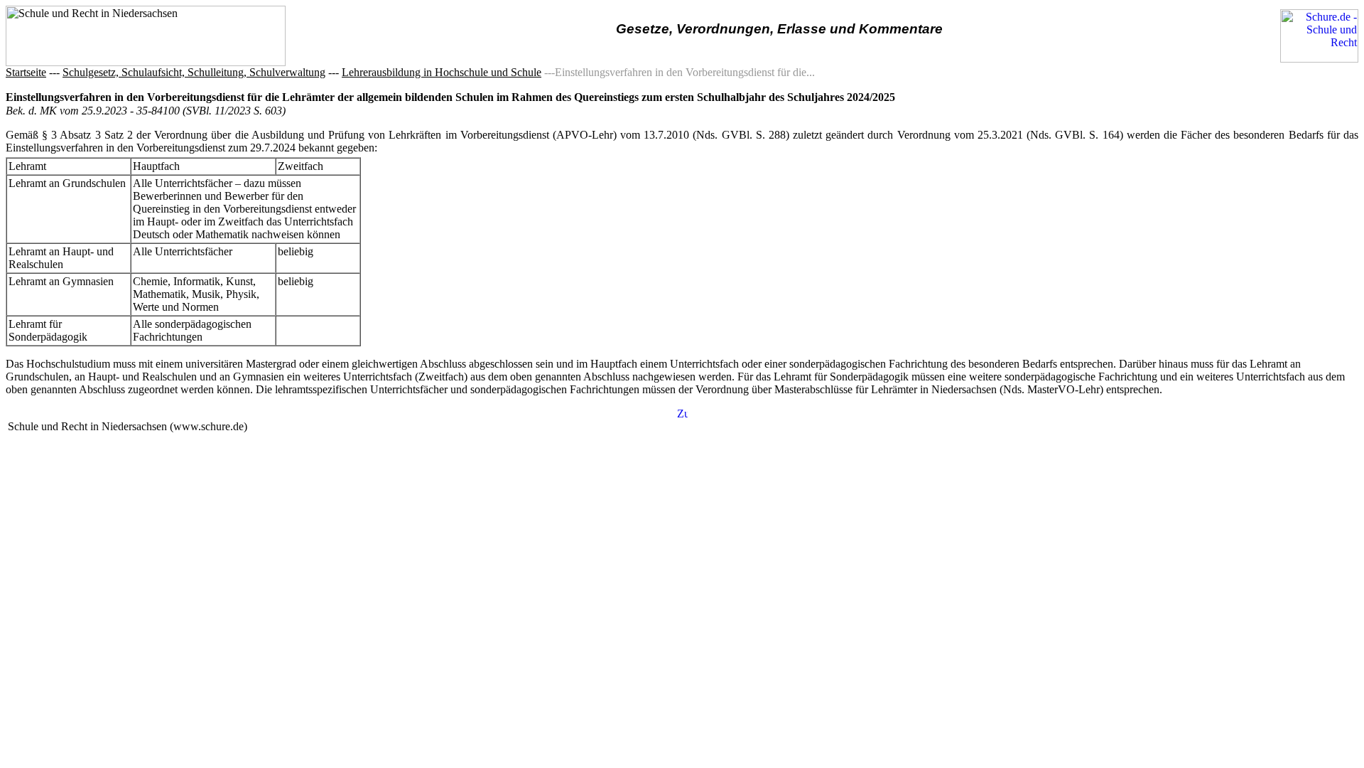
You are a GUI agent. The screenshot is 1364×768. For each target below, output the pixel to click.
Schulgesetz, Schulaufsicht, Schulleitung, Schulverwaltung (194, 72)
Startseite (26, 72)
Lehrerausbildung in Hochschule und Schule (441, 72)
